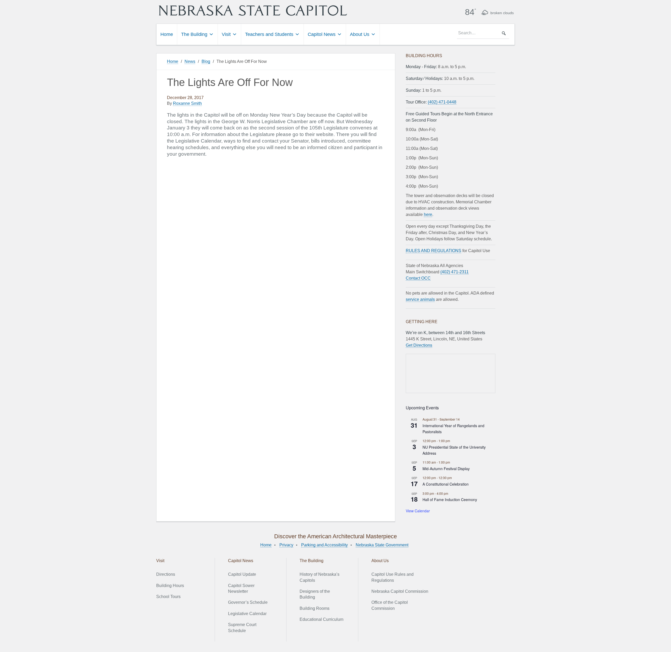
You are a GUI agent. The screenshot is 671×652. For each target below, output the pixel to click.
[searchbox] (483, 33)
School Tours (168, 596)
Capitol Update (242, 574)
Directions (165, 574)
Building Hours (170, 585)
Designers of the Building (315, 594)
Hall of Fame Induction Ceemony (450, 499)
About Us (359, 34)
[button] (503, 33)
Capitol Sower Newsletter (241, 588)
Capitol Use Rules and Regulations (392, 577)
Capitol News (322, 34)
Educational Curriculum (321, 619)
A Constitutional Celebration (446, 484)
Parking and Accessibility (324, 545)
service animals (420, 299)
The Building (194, 34)
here (428, 214)
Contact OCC (418, 278)
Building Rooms (314, 608)
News (190, 61)
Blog (206, 61)
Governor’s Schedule (248, 602)
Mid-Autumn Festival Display (446, 468)
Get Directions (419, 345)
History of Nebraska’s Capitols (319, 577)
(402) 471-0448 (442, 102)
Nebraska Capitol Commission (399, 591)
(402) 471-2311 (454, 272)
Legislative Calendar (247, 613)
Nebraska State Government (382, 545)
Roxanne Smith (187, 103)
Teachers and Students (269, 34)
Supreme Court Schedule (242, 627)
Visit (226, 34)
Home (166, 34)
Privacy (286, 545)
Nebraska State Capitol (253, 10)
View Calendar (418, 510)
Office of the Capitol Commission (389, 605)
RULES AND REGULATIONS (433, 250)
